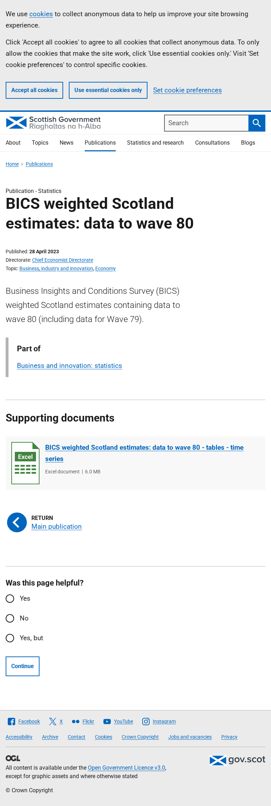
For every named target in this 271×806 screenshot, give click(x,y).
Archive (50, 737)
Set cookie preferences (187, 90)
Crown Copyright (140, 737)
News (66, 142)
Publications (100, 142)
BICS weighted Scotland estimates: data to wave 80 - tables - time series (144, 453)
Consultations (212, 142)
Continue (22, 666)
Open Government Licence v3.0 (126, 767)
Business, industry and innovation (56, 268)
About (13, 142)
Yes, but (31, 638)
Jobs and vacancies (190, 737)
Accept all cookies (34, 90)
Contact (76, 737)
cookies (41, 14)
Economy (105, 268)
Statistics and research (155, 142)
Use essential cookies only (108, 90)
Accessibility (19, 737)
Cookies (103, 737)
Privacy (229, 737)
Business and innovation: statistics (69, 366)
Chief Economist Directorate (62, 260)
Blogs (248, 142)
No (24, 618)
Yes (25, 598)
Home (12, 164)
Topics (40, 142)
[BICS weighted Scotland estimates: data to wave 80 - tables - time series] (25, 463)
